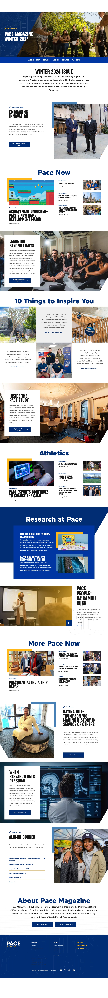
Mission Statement (59, 945)
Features (46, 60)
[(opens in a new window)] (30, 662)
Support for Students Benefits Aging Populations (67, 681)
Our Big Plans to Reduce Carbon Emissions (67, 196)
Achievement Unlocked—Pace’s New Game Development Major (29, 215)
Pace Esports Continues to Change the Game (29, 494)
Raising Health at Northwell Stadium (65, 477)
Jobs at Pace (57, 956)
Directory (33, 945)
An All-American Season (67, 464)
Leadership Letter (34, 60)
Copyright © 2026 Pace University (39, 970)
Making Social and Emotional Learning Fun (36, 535)
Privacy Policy (53, 970)
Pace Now (56, 60)
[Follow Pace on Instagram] (69, 970)
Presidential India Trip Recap (28, 684)
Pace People (76, 60)
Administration (58, 948)
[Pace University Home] (13, 944)
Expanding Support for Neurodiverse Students (32, 558)
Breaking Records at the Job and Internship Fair (68, 667)
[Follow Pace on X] (65, 970)
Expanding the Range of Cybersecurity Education (68, 655)
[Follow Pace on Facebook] (61, 970)
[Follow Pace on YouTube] (73, 970)
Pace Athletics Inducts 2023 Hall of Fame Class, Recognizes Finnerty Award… (68, 491)
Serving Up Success (66, 183)
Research (65, 60)
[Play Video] (69, 623)
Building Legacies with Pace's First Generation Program (67, 210)
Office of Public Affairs (37, 948)
